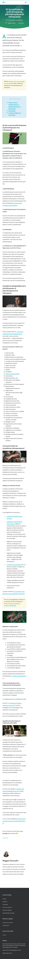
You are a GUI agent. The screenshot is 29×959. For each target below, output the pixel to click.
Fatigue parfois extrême (12, 374)
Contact (4, 935)
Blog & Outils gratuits (7, 907)
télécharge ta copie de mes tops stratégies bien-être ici (14, 821)
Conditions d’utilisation (8, 922)
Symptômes (11, 111)
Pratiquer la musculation (14, 564)
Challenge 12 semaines (7, 910)
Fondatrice (5, 901)
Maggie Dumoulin (11, 23)
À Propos (4, 898)
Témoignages (5, 904)
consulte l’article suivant (19, 676)
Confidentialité (6, 925)
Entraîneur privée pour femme (8, 913)
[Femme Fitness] (4, 2)
